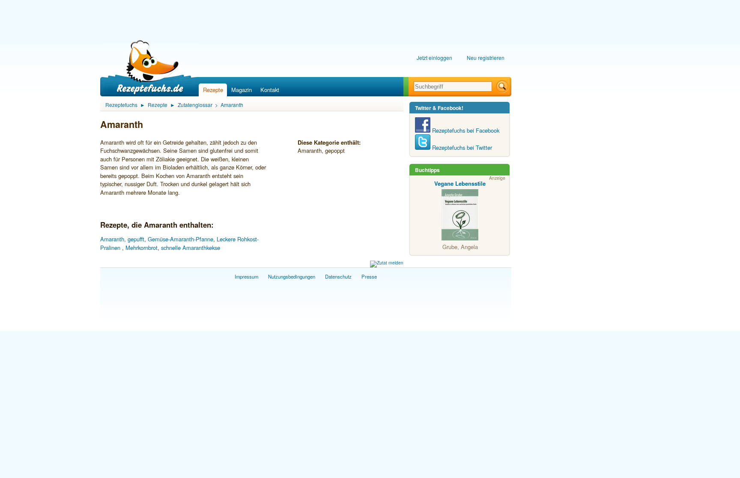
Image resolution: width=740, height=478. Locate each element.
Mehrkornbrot (141, 247)
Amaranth (232, 104)
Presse (369, 276)
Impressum (246, 276)
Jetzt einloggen (434, 57)
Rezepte (213, 90)
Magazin (241, 90)
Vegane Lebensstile (460, 183)
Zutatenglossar (195, 104)
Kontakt (269, 90)
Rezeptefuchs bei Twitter (461, 147)
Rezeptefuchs (121, 104)
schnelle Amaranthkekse (190, 247)
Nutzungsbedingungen (291, 276)
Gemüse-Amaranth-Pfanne (180, 239)
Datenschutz (338, 276)
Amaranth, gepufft (122, 239)
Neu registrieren (485, 57)
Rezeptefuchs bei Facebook (464, 130)
